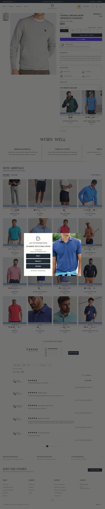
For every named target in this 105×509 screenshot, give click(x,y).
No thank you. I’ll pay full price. (38, 271)
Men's (38, 256)
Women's (38, 261)
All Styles (38, 266)
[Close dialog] (79, 234)
